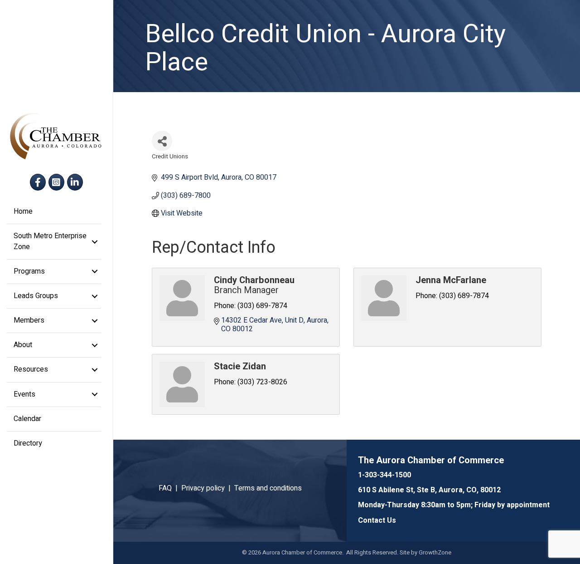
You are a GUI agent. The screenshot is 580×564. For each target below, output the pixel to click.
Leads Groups (36, 295)
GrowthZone (435, 552)
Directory (28, 443)
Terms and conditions (268, 488)
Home (23, 211)
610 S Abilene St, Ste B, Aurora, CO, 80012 (429, 490)
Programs (29, 271)
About (23, 344)
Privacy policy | (207, 488)
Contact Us (377, 520)
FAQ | (170, 488)
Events (24, 394)
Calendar (27, 418)
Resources (31, 369)
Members (29, 320)
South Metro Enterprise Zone (50, 241)
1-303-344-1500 (384, 475)
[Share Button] (162, 141)
